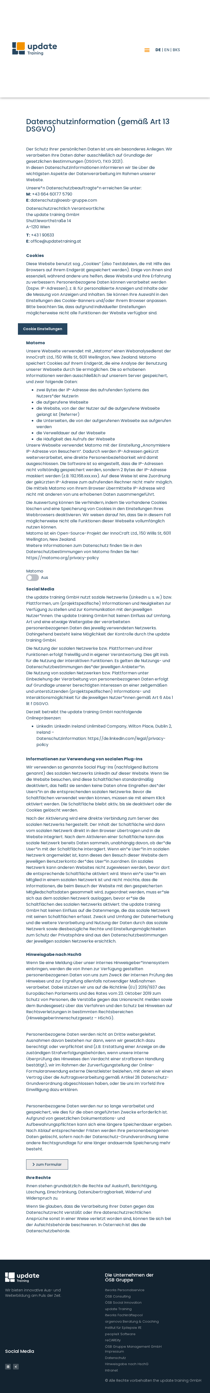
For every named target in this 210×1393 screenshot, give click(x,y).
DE (158, 50)
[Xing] (16, 1366)
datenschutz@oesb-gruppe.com (63, 200)
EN (166, 50)
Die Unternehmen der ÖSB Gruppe (129, 1277)
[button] (147, 50)
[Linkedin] (8, 1366)
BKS (176, 50)
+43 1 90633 (42, 235)
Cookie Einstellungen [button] (42, 328)
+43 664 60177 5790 (52, 194)
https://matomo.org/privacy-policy (62, 558)
